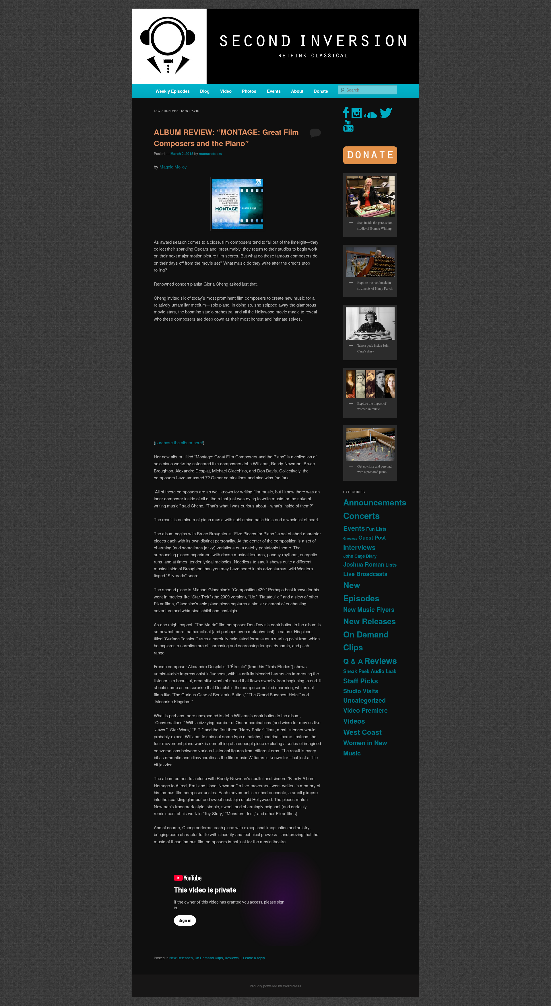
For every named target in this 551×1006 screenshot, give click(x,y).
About (297, 91)
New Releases (181, 957)
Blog (204, 91)
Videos (354, 721)
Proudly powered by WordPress (275, 985)
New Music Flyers (369, 609)
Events (274, 91)
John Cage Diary (360, 556)
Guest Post (372, 537)
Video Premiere (365, 710)
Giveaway (350, 538)
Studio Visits (360, 691)
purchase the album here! (179, 442)
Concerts (361, 515)
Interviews (359, 547)
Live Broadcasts (365, 574)
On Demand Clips (209, 957)
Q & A (353, 661)
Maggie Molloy (173, 167)
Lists (391, 564)
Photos (249, 91)
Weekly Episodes (173, 91)
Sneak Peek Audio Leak (369, 671)
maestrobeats (210, 153)
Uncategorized (364, 700)
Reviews (232, 957)
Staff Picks (360, 680)
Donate (321, 91)
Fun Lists (376, 529)
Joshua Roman (363, 564)
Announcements (374, 502)
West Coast (362, 732)
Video (226, 91)
